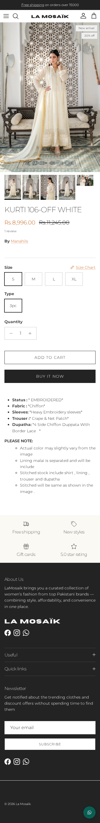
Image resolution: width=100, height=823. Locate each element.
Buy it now (50, 380)
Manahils (19, 245)
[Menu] (6, 20)
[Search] (18, 20)
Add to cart (50, 361)
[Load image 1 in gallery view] (50, 101)
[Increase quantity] (31, 337)
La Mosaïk (23, 808)
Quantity (13, 325)
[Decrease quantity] (9, 337)
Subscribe (50, 748)
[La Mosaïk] (50, 20)
